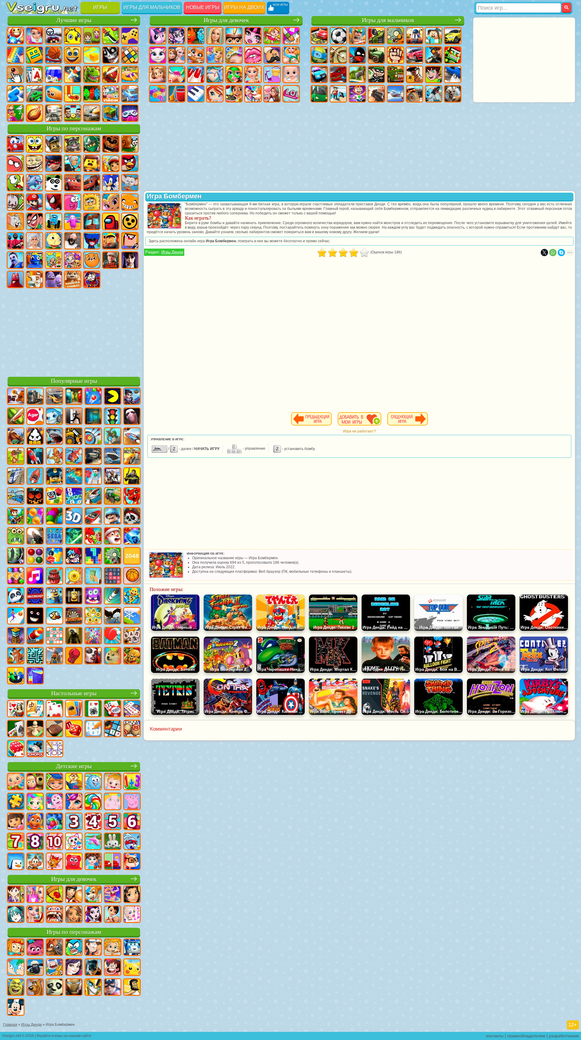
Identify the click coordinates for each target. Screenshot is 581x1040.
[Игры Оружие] (35, 536)
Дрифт (452, 74)
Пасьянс (34, 74)
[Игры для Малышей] (15, 782)
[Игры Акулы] (54, 436)
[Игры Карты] (54, 709)
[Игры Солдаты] (112, 516)
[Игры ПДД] (112, 416)
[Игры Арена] (54, 456)
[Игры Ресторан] (73, 894)
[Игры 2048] (132, 556)
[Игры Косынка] (73, 709)
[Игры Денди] (73, 596)
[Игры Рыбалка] (93, 496)
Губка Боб (34, 144)
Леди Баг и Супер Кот (53, 163)
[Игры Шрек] (15, 987)
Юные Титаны (34, 221)
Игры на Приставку (130, 113)
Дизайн (157, 94)
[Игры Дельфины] (93, 842)
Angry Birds (130, 163)
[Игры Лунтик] (54, 802)
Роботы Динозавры (338, 74)
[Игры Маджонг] (35, 709)
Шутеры (338, 94)
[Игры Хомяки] (132, 862)
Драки (395, 55)
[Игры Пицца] (54, 894)
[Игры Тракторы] (112, 496)
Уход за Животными (253, 94)
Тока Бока (53, 260)
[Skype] (561, 252)
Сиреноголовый (91, 221)
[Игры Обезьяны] (35, 862)
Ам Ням (15, 182)
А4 (34, 240)
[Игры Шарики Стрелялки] (93, 396)
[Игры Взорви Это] (54, 416)
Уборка (176, 94)
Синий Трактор (53, 221)
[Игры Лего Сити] (54, 476)
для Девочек (34, 35)
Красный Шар (15, 163)
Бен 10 (433, 74)
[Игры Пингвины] (15, 862)
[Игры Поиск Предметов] (15, 556)
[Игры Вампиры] (93, 656)
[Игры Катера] (93, 516)
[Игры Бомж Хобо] (132, 987)
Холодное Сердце (176, 55)
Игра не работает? (359, 431)
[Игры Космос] (35, 456)
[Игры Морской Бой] (73, 476)
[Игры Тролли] (35, 947)
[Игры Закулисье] (73, 636)
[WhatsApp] (552, 252)
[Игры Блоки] (54, 556)
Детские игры (74, 766)
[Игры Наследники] (73, 967)
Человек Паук (53, 202)
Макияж (234, 74)
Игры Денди (172, 252)
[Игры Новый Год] (112, 536)
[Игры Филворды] (112, 576)
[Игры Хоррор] (35, 616)
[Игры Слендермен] (132, 416)
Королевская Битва (414, 35)
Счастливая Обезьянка (130, 202)
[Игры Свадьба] (35, 914)
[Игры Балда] (132, 636)
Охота (452, 94)
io (91, 55)
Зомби (395, 35)
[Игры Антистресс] (132, 596)
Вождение (53, 113)
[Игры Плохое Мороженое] (35, 436)
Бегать (357, 94)
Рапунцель (157, 74)
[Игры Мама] (112, 914)
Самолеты (395, 94)
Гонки (414, 55)
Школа (15, 113)
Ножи (72, 74)
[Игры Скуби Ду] (35, 987)
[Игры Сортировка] (35, 676)
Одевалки (215, 55)
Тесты (234, 35)
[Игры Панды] (15, 596)
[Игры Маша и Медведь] (35, 782)
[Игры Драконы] (132, 496)
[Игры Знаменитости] (132, 914)
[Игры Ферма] (93, 536)
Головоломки (72, 94)
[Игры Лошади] (15, 436)
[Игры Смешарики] (93, 782)
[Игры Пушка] (35, 636)
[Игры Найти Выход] (93, 416)
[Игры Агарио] (35, 416)
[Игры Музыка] (35, 576)
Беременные (291, 55)
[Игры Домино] (132, 709)
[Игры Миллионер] (35, 596)
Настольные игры (74, 693)
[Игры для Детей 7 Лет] (15, 842)
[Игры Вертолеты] (73, 456)
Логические (130, 55)
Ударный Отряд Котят (15, 202)
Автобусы (319, 94)
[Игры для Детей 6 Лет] (132, 822)
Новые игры (202, 7)
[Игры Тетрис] (93, 556)
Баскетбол (34, 113)
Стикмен (357, 55)
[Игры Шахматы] (35, 729)
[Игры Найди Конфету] (93, 802)
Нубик (130, 240)
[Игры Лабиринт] (35, 656)
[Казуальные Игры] (93, 636)
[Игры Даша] (15, 822)
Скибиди (34, 279)
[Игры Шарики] (35, 516)
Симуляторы (53, 35)
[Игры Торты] (54, 576)
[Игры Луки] (93, 436)
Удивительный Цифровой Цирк (91, 279)
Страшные (111, 55)
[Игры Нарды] (73, 729)
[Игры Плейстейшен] (15, 656)
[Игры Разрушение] (73, 576)
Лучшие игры (73, 20)
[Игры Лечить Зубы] (54, 914)
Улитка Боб (130, 144)
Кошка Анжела (157, 55)
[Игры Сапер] (112, 729)
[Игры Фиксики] (15, 947)
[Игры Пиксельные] (15, 516)
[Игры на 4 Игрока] (73, 396)
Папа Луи (272, 55)
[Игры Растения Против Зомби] (112, 556)
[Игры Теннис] (112, 636)
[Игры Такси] (132, 456)
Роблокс (111, 240)
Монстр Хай (253, 35)
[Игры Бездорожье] (93, 456)
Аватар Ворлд (72, 260)
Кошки (196, 55)
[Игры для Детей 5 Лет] (112, 822)
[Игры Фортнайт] (112, 476)
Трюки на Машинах (34, 94)
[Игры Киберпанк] (132, 476)
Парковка (319, 35)
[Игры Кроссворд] (73, 496)
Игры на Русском (53, 74)
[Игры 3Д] (73, 516)
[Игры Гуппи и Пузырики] (112, 947)
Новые (15, 35)
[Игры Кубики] (54, 496)
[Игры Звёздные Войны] (73, 536)
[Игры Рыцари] (132, 656)
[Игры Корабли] (112, 456)
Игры (100, 7)
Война (91, 113)
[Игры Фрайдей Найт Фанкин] (73, 556)
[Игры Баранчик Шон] (35, 967)
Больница (176, 74)
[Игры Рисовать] (73, 842)
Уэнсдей (130, 260)
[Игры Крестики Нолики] (54, 749)
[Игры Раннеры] (54, 596)
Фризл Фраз (72, 202)
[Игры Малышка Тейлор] (93, 862)
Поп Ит (15, 55)
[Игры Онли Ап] (54, 656)
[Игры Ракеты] (112, 596)
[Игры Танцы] (112, 894)
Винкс (215, 94)
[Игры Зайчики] (112, 842)
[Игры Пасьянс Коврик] (15, 729)
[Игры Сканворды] (54, 636)
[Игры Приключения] (15, 456)
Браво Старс (130, 221)
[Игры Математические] (132, 782)
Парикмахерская (234, 55)
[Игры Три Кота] (54, 862)
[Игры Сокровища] (15, 576)
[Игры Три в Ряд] (132, 536)
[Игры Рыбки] (35, 822)
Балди (53, 240)
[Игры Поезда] (15, 476)
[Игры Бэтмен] (93, 967)
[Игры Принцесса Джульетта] (35, 802)
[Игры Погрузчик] (73, 436)
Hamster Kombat (72, 279)
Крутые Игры (130, 94)
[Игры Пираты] (132, 516)
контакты (495, 1035)
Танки (376, 35)
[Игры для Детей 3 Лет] (73, 822)
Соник (111, 182)
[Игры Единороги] (73, 802)
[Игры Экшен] (15, 396)
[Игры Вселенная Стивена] (112, 967)
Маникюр (196, 74)
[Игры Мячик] (132, 576)
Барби (215, 35)
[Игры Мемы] (112, 656)
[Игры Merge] (15, 676)
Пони (157, 35)
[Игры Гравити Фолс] (93, 947)
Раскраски (291, 35)
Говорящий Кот (72, 144)
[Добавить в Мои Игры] (359, 418)
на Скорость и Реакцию (15, 94)
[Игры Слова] (93, 616)
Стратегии (357, 35)
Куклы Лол (291, 94)
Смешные (72, 55)
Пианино (196, 94)
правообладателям (526, 1035)
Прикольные (111, 74)
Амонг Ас (111, 221)
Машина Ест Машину (395, 74)
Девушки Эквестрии (176, 35)
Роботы (452, 55)
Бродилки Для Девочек (272, 35)
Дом (272, 94)
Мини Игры (130, 74)
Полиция (319, 74)
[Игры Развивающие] (54, 782)
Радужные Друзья (34, 260)
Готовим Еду (234, 94)
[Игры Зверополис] (54, 947)
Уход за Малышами (291, 74)
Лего (91, 163)
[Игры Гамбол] (73, 947)
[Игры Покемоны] (132, 967)
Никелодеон (111, 94)
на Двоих (91, 35)
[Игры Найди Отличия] (112, 862)
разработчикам (564, 1035)
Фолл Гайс (72, 221)
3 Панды (53, 182)
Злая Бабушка (72, 163)
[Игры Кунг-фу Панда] (54, 987)
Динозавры (91, 74)
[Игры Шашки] (54, 729)
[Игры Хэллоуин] (35, 496)
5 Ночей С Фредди (111, 144)
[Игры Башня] (15, 636)
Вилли (15, 144)
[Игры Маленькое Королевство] (112, 802)
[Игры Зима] (132, 616)
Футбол (338, 35)
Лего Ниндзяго (91, 144)
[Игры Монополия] (35, 749)
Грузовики (376, 55)
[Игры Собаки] (93, 894)
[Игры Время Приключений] (54, 967)
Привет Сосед (15, 260)
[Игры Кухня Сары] (15, 894)
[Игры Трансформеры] (93, 987)
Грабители (376, 74)
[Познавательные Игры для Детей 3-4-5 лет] (73, 782)
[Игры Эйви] (73, 914)
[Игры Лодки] (35, 476)
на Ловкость (111, 35)
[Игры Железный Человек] (73, 987)
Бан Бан (15, 279)
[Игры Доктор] (93, 476)
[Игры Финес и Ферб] (15, 967)
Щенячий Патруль (53, 144)
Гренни (72, 240)
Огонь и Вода (196, 35)
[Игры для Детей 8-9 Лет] (35, 842)
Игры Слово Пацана (111, 260)
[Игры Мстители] (112, 987)
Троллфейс (34, 163)
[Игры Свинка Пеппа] (132, 802)
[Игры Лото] (132, 729)
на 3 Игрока (91, 94)
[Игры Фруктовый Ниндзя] (15, 416)
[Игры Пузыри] (54, 822)
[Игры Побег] (73, 416)
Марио (34, 202)
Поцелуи (253, 55)
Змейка (53, 94)
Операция (215, 74)
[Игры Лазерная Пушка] (15, 536)
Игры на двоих (244, 7)
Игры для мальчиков (151, 7)
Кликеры (15, 74)
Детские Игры (72, 35)
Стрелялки (376, 94)
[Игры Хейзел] (112, 782)
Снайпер (433, 55)
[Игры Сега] (54, 536)
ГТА (414, 74)
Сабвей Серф (111, 163)
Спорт (53, 55)
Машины (452, 35)
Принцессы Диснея (253, 74)
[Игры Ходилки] (15, 616)
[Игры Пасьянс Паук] (93, 709)
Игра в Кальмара (15, 240)
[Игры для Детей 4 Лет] (93, 822)
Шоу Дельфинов (34, 182)
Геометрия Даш (34, 55)
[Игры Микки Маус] (15, 1007)
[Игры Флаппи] (54, 616)
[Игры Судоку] (93, 729)
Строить (111, 113)
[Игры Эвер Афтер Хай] (93, 914)
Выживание (357, 74)
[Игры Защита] (112, 436)
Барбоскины (130, 182)
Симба (91, 260)
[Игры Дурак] (15, 709)
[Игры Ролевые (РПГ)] (132, 396)
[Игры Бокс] (73, 656)
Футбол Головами (72, 113)
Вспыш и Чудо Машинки (91, 182)
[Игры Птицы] (112, 616)
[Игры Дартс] (73, 616)
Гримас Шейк (53, 279)
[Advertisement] (74, 331)
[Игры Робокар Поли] (132, 947)
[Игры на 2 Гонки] (132, 436)
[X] (544, 252)
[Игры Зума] (54, 516)
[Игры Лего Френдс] (132, 894)
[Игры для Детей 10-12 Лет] (54, 842)
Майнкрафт (433, 35)
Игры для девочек (226, 20)
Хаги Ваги (91, 240)
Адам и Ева (91, 202)
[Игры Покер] (112, 709)
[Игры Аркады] (112, 396)
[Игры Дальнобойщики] (35, 396)
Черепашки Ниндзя (319, 55)
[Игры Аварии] (15, 496)
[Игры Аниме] (15, 914)
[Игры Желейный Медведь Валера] (73, 862)
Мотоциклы (338, 55)
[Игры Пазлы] (15, 802)
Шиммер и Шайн (111, 202)
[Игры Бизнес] (93, 576)
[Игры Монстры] (93, 596)
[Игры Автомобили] (54, 396)
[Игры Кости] (15, 749)
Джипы (414, 94)
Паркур (433, 94)
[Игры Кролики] (132, 842)
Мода (272, 74)
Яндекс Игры (130, 35)
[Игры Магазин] (35, 894)
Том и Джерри (15, 221)
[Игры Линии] (35, 556)
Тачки (72, 182)
